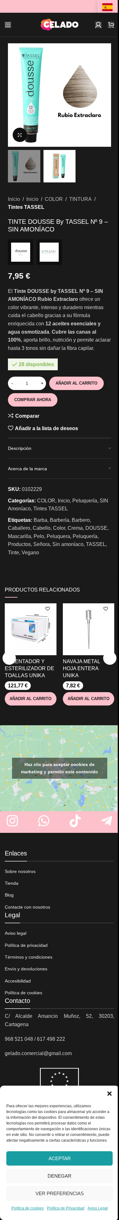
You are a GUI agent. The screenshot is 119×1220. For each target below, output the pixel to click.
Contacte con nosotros (27, 907)
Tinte (13, 552)
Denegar (59, 1176)
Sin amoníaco (67, 544)
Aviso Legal (98, 1208)
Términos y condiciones (28, 957)
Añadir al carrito (76, 383)
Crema (75, 528)
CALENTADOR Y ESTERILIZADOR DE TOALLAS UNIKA (29, 668)
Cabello (41, 528)
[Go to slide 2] (62, 140)
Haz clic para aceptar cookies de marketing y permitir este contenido (59, 768)
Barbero (81, 520)
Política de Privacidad (65, 1208)
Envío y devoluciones (26, 968)
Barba (40, 520)
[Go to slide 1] (56, 140)
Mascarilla (19, 536)
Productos (19, 544)
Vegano (30, 552)
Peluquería (84, 500)
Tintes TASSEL (26, 207)
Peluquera (58, 536)
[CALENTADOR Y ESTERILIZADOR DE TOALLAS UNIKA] (30, 629)
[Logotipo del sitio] (60, 24)
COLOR (54, 199)
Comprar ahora (32, 399)
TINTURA (80, 199)
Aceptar (60, 1158)
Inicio (14, 199)
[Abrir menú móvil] (8, 24)
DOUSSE (96, 528)
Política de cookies (27, 1208)
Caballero (19, 528)
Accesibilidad (18, 980)
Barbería (59, 520)
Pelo (39, 536)
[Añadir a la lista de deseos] (47, 609)
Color (59, 528)
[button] (109, 1093)
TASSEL (96, 544)
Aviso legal (15, 933)
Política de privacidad (26, 945)
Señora (41, 544)
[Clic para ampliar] (20, 135)
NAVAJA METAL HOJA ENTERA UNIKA (81, 668)
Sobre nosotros (20, 871)
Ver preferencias (60, 1193)
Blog (9, 894)
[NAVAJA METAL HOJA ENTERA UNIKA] (89, 629)
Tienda (11, 883)
